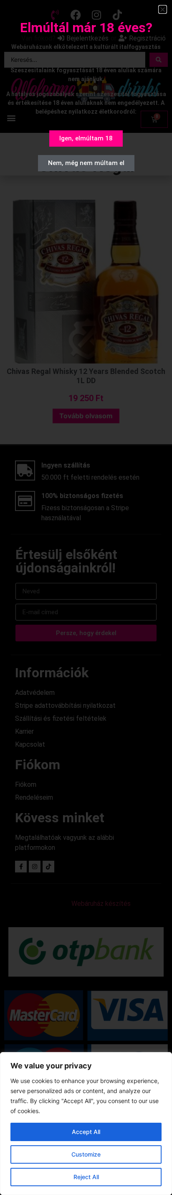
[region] (86, 1123)
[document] (86, 597)
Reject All (86, 1176)
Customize (86, 1154)
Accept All (86, 1131)
